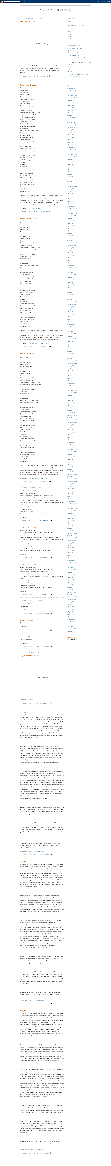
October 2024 (71, 594)
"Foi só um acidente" (73, 55)
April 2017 (70, 373)
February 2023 (71, 545)
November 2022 (72, 538)
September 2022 (72, 533)
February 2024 (71, 575)
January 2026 (71, 631)
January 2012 (71, 218)
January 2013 (71, 248)
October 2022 (71, 535)
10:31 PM (36, 613)
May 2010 (70, 169)
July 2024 (70, 587)
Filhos (26, 610)
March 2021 (71, 489)
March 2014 (71, 282)
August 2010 (71, 176)
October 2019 (71, 447)
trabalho (35, 208)
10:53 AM (36, 520)
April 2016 (70, 344)
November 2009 (72, 154)
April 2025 (70, 609)
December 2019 (72, 452)
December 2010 (72, 186)
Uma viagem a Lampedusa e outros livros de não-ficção (77, 75)
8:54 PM (35, 211)
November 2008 (72, 125)
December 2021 (72, 511)
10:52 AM (36, 703)
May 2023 (70, 553)
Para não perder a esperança (75, 67)
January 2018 (71, 395)
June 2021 (70, 496)
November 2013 (72, 272)
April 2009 (70, 137)
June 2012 (70, 231)
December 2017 (72, 393)
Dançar (69, 69)
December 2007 (72, 98)
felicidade (31, 343)
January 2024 (71, 572)
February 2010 (71, 162)
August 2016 (71, 353)
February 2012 (71, 221)
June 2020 (70, 467)
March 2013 (71, 253)
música (31, 700)
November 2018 (72, 420)
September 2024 (72, 592)
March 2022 (71, 518)
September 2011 (72, 208)
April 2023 (70, 550)
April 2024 (70, 580)
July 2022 (70, 528)
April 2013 (70, 255)
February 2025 (71, 604)
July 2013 (70, 262)
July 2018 (70, 410)
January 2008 (71, 100)
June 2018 (70, 408)
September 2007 (72, 90)
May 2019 (70, 435)
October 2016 (71, 358)
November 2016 (72, 361)
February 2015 (71, 309)
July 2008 (70, 115)
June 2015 (70, 319)
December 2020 (72, 481)
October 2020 (71, 476)
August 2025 (71, 619)
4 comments (44, 613)
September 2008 (72, 120)
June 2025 (70, 614)
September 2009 (72, 149)
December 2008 (72, 127)
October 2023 (71, 565)
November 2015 (72, 331)
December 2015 (72, 334)
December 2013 (72, 275)
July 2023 (70, 557)
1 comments (44, 76)
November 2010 (72, 184)
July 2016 (70, 351)
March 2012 (71, 223)
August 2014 (71, 294)
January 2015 (71, 307)
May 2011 (70, 199)
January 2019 (71, 425)
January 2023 (71, 543)
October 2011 (71, 211)
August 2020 (71, 471)
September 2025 (72, 621)
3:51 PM (35, 76)
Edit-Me (69, 36)
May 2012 (70, 228)
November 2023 (72, 567)
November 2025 (72, 626)
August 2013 (71, 265)
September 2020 (72, 474)
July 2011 (70, 203)
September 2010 (72, 179)
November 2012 (72, 243)
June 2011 (70, 201)
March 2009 (71, 135)
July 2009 (70, 144)
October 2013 (71, 270)
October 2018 (71, 417)
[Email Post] (50, 76)
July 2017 (70, 380)
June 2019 (70, 437)
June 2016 (70, 349)
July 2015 (70, 321)
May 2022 (70, 523)
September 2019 (72, 444)
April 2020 (70, 462)
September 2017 (72, 385)
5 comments (44, 520)
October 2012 (71, 240)
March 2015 (71, 312)
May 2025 (70, 612)
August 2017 (71, 383)
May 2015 (70, 317)
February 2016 (71, 339)
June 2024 (70, 585)
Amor (26, 851)
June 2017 (70, 378)
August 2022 (71, 530)
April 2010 (70, 167)
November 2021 (72, 508)
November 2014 (72, 302)
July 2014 (70, 292)
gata (69, 21)
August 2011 (71, 206)
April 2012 (70, 226)
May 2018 (70, 405)
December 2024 (72, 599)
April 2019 (70, 432)
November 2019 (72, 449)
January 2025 (71, 602)
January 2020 (71, 454)
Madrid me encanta (73, 72)
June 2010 (70, 172)
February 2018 (71, 398)
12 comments (44, 854)
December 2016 (72, 363)
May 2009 (70, 140)
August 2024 (71, 589)
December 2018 (72, 422)
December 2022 (72, 540)
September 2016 (72, 356)
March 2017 (71, 371)
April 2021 (70, 491)
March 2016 (71, 341)
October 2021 (71, 506)
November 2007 (72, 95)
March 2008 (71, 105)
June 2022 (70, 526)
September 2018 (72, 415)
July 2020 (70, 469)
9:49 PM (35, 854)
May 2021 (70, 494)
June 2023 (70, 555)
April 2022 (70, 521)
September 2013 (72, 267)
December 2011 (72, 216)
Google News (71, 34)
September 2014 (72, 297)
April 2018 (70, 403)
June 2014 (70, 290)
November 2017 (72, 390)
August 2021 (71, 501)
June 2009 (70, 142)
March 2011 (71, 194)
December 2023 (72, 570)
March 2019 (71, 430)
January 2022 (71, 513)
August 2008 (71, 117)
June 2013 (70, 260)
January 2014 (71, 277)
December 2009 (72, 157)
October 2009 (71, 152)
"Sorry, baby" (71, 50)
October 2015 (71, 329)
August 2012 (71, 235)
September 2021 (72, 503)
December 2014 (72, 304)
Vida (39, 208)
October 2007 (71, 93)
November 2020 (72, 479)
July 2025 (70, 616)
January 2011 (71, 189)
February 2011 (71, 191)
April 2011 (70, 196)
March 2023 (71, 548)
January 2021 (71, 484)
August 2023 (71, 560)
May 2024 (70, 582)
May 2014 (70, 287)
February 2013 (71, 250)
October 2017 (71, 388)
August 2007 (71, 88)
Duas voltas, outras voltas (74, 48)
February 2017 (71, 368)
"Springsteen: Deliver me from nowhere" (79, 53)
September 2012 (72, 238)
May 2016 (70, 346)
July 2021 (70, 498)
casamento (31, 851)
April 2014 (70, 285)
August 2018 (71, 412)
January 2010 (71, 159)
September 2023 (72, 562)
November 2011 (72, 213)
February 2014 (71, 280)
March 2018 (71, 400)
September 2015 (72, 326)
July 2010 (70, 174)
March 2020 (71, 459)
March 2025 (71, 607)
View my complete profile (76, 25)
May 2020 (70, 464)
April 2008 (70, 108)
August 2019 (71, 442)
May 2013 (70, 258)
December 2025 (72, 629)
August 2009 (71, 147)
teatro (30, 208)
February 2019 (71, 427)
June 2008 (70, 113)
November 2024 (72, 597)
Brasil (26, 208)
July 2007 (70, 85)
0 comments (44, 703)
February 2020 (71, 457)
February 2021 (71, 486)
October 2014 (71, 299)
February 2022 (71, 516)
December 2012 (72, 245)
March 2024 (71, 577)
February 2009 (71, 132)
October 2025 (71, 624)
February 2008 (71, 103)
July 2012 (70, 233)
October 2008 (71, 122)
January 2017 (71, 366)
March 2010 (71, 164)
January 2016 (71, 336)
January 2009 (71, 130)
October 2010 (71, 181)
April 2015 (70, 314)
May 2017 (70, 376)
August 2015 (71, 324)
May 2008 (70, 110)
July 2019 (70, 439)
